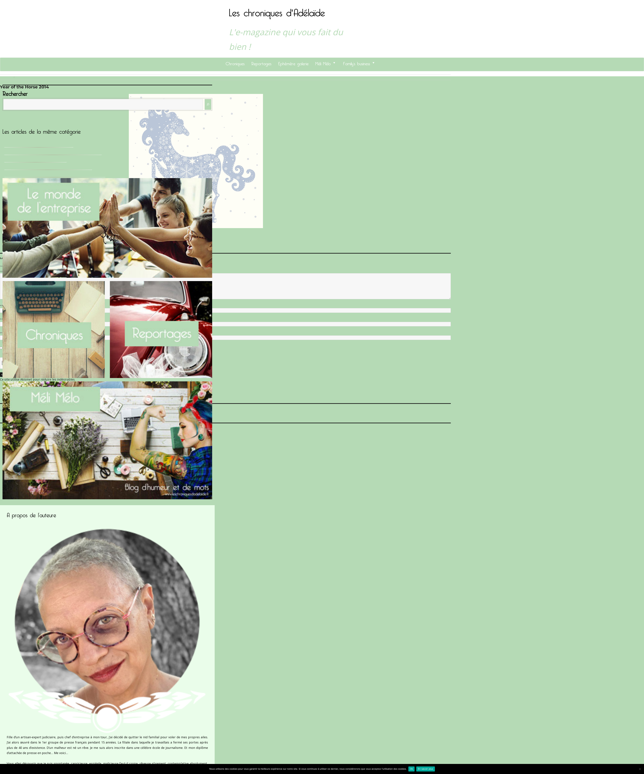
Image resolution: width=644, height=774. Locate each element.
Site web (4, 333)
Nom (2, 305)
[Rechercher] (208, 104)
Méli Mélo (323, 62)
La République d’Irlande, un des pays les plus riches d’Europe (48, 167)
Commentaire (7, 271)
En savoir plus (425, 768)
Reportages (261, 62)
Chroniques (235, 62)
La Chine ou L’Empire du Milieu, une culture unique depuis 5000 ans (53, 152)
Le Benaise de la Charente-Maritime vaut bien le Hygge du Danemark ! (54, 174)
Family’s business (356, 62)
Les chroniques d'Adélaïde (277, 10)
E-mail (3, 319)
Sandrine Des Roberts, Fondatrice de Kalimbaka (38, 145)
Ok (411, 768)
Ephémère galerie (293, 62)
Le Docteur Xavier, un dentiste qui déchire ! (35, 159)
